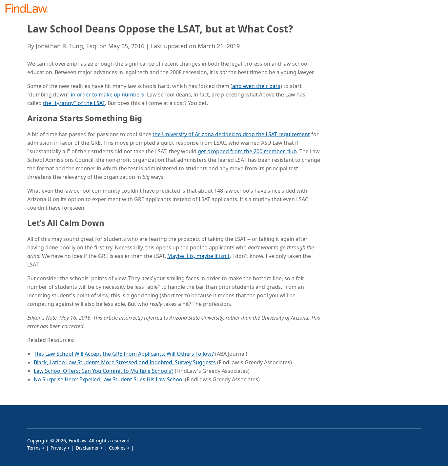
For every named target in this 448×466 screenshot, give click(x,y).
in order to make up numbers (107, 94)
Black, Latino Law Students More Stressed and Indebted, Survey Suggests (125, 362)
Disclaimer (87, 448)
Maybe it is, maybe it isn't (198, 256)
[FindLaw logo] (29, 9)
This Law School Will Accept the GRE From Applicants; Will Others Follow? (124, 353)
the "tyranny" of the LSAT (74, 103)
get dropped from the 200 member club (247, 151)
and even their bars (256, 86)
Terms (34, 448)
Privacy (58, 448)
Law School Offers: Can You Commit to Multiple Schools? (103, 370)
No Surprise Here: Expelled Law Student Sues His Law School (109, 379)
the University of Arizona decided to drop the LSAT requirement (231, 134)
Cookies (117, 448)
